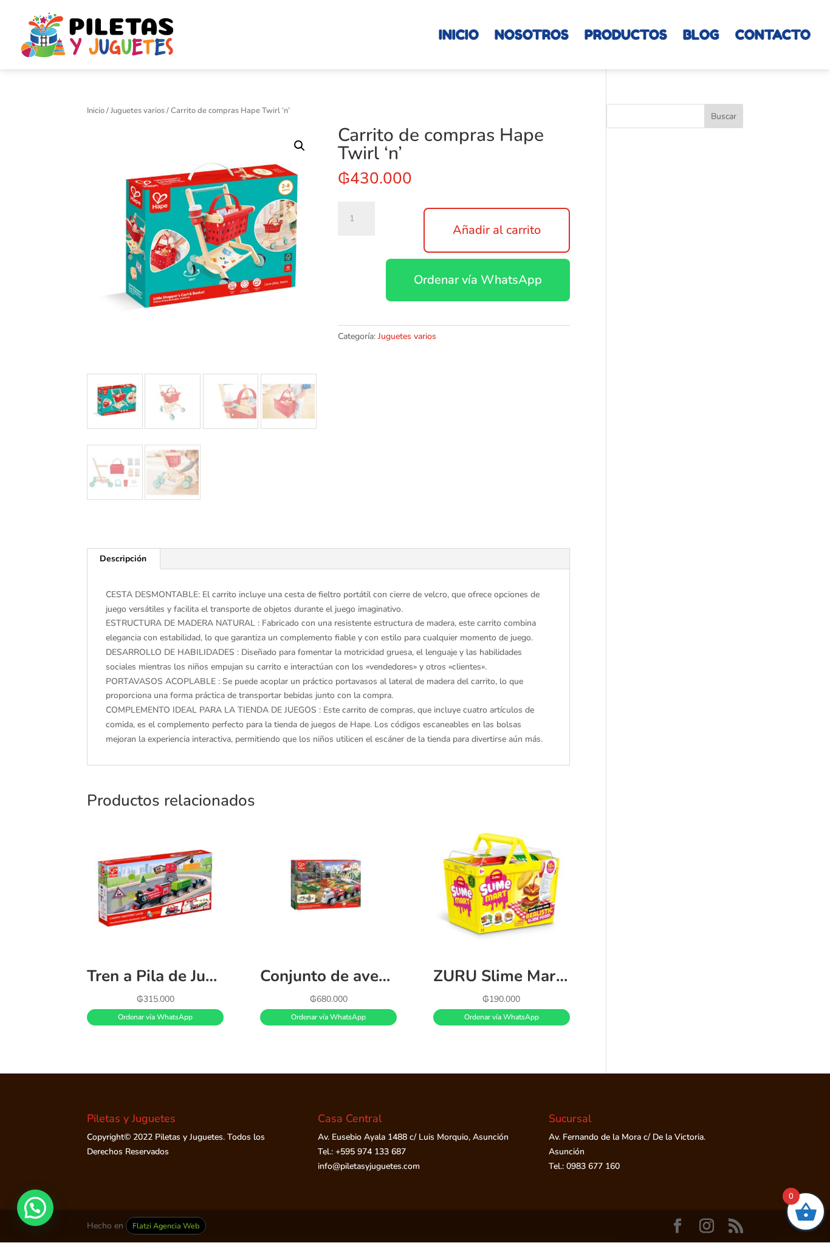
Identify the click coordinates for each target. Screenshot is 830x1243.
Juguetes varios (138, 110)
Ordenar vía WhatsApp (478, 280)
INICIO (459, 36)
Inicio (96, 110)
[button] (299, 146)
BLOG (701, 36)
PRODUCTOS (626, 36)
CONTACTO (773, 36)
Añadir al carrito (497, 230)
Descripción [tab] (123, 558)
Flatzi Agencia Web (165, 1226)
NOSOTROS (532, 36)
